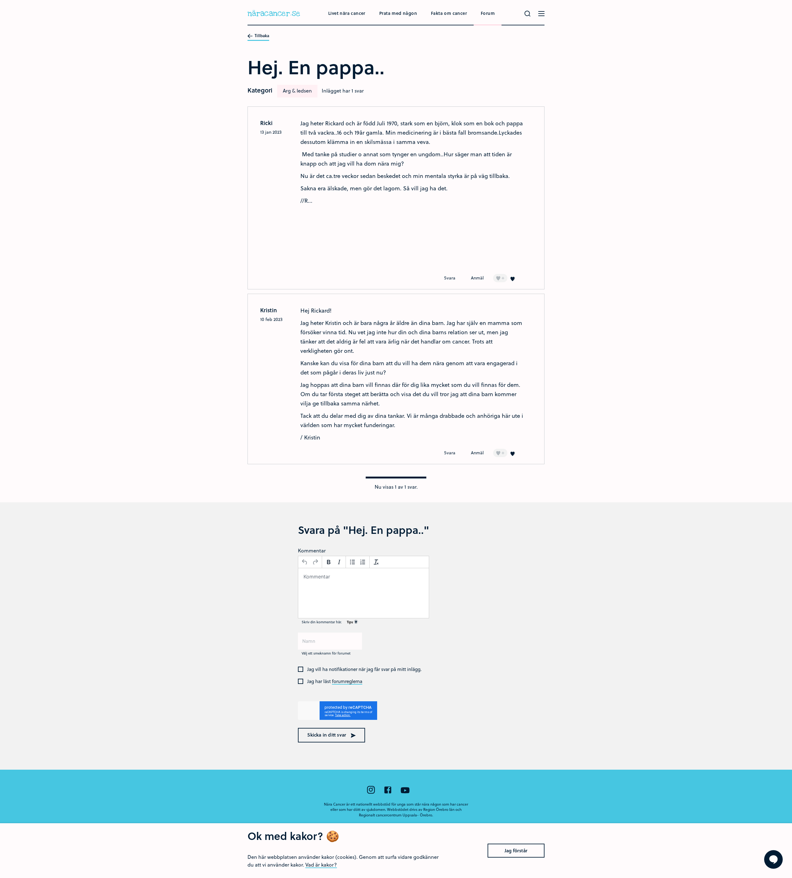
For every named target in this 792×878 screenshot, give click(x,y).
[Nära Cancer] (274, 14)
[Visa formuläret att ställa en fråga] (773, 859)
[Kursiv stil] (339, 562)
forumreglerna (347, 681)
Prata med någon (398, 13)
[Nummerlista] (363, 562)
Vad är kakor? (321, 864)
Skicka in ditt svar (327, 734)
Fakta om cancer (449, 13)
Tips (350, 622)
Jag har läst (334, 681)
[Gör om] (315, 562)
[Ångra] (304, 562)
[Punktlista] (352, 562)
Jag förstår (516, 850)
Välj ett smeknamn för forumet (326, 653)
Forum (488, 13)
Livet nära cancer (346, 13)
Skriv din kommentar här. (328, 622)
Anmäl (477, 278)
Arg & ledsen (297, 90)
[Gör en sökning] (527, 13)
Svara (449, 278)
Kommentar (312, 550)
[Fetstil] (328, 562)
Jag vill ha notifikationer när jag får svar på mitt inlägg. (364, 669)
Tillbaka (261, 35)
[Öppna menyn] (541, 13)
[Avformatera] (376, 562)
